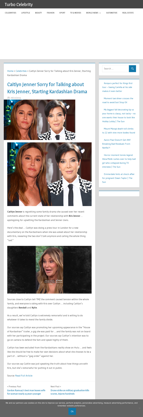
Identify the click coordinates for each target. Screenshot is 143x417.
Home (10, 70)
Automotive (111, 12)
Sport (62, 12)
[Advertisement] (71, 38)
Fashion (50, 12)
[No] (139, 408)
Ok (72, 411)
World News (92, 12)
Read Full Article (23, 375)
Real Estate (128, 12)
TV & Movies (75, 12)
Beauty (38, 12)
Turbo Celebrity (19, 4)
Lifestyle (25, 12)
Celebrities (10, 12)
